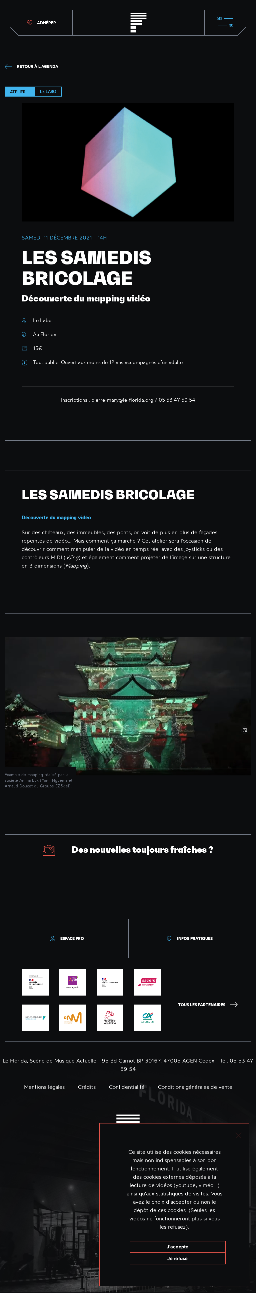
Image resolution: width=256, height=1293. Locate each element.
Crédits (87, 1086)
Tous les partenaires (201, 1004)
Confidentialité (127, 1086)
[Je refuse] (238, 1134)
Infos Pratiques (195, 938)
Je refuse (177, 1258)
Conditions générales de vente (195, 1086)
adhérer (46, 22)
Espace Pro (72, 938)
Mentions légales (44, 1086)
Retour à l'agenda (37, 66)
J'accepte (177, 1246)
